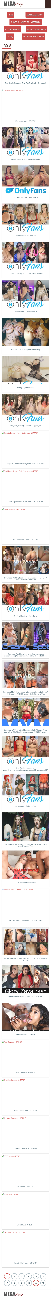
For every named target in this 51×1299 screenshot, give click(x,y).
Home (11, 15)
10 (29, 1283)
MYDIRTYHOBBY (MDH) (36, 29)
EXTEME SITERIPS (12, 29)
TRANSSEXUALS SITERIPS (33, 36)
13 (43, 1283)
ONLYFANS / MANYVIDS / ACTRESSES (25, 22)
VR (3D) (10, 36)
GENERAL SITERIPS (34, 15)
